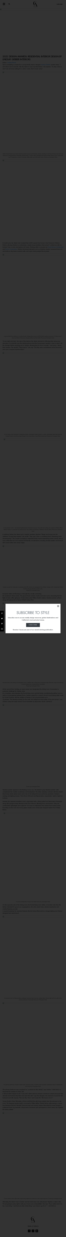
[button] (58, 606)
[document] (33, 618)
